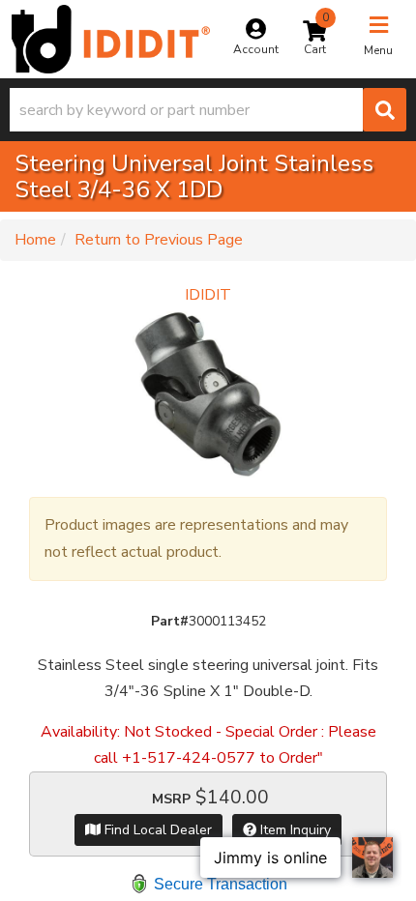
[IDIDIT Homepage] (111, 39)
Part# (170, 621)
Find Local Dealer (156, 830)
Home (35, 239)
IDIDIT (208, 294)
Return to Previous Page (158, 239)
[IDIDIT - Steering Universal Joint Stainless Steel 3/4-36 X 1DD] (208, 393)
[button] (208, 109)
